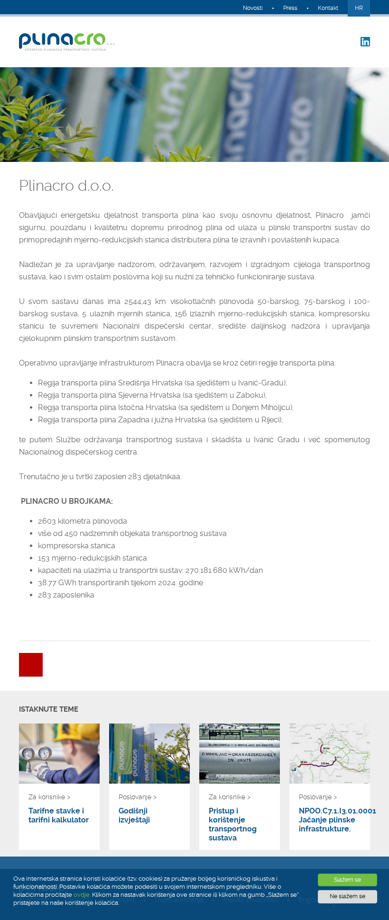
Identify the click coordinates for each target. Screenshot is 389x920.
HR (359, 8)
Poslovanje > (138, 797)
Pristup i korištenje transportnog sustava (233, 824)
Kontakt (328, 8)
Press (290, 8)
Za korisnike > (49, 797)
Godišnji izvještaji (134, 815)
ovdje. (82, 894)
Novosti (253, 8)
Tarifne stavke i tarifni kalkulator (58, 815)
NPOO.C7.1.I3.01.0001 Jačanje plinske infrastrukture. (330, 819)
